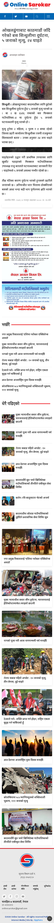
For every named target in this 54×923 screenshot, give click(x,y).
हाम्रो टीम (5, 887)
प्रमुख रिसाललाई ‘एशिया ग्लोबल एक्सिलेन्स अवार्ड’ (25, 336)
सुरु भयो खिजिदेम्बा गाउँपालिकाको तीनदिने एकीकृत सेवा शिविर (33, 483)
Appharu (38, 920)
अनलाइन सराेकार (17, 54)
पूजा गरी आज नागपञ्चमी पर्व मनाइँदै (23, 354)
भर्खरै (6, 324)
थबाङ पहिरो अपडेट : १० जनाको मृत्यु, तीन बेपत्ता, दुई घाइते (25, 362)
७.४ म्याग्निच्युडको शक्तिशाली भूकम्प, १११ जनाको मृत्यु (26, 388)
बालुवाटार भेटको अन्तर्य (32, 497)
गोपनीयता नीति (25, 887)
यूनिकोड (47, 886)
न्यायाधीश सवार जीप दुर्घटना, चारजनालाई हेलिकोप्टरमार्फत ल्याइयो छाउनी (25, 345)
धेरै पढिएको (10, 403)
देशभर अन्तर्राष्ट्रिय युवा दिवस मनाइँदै (21, 380)
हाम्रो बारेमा (14, 887)
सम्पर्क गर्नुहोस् (35, 887)
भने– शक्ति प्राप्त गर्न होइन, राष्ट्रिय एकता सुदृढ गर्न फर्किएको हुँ (25, 371)
